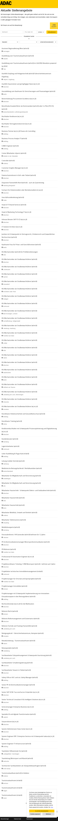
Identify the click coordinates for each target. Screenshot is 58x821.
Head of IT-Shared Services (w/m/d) (14, 205)
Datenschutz (17, 819)
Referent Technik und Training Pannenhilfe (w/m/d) (19, 626)
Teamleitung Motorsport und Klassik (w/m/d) (17, 758)
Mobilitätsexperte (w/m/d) (11, 527)
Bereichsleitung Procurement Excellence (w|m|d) (19, 99)
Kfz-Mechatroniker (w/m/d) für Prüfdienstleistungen (20, 252)
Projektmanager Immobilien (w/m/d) (14, 586)
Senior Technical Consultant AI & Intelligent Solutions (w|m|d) (23, 699)
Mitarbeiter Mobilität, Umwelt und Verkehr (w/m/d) (19, 512)
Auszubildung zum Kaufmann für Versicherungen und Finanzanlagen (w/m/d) (28, 91)
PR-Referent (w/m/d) (9, 549)
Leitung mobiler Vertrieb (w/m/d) (13, 461)
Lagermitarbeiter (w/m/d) (10, 446)
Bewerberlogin (5, 819)
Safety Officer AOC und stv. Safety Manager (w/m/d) (20, 677)
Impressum (29, 819)
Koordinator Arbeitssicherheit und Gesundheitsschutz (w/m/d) (23, 414)
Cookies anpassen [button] (35, 814)
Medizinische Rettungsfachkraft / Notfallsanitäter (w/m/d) (22, 468)
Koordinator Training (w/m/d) (12, 421)
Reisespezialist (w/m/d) (10, 648)
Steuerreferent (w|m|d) (10, 722)
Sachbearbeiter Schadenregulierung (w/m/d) (17, 663)
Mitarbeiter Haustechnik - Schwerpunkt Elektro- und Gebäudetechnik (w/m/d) (29, 490)
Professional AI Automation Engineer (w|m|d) (18, 557)
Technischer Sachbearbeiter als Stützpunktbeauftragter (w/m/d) (24, 766)
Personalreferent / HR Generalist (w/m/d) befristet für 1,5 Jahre (23, 535)
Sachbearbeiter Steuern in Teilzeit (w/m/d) (16, 670)
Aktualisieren (52, 32)
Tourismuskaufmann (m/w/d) (12, 780)
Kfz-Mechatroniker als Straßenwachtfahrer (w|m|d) (20, 406)
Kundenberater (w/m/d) (10, 439)
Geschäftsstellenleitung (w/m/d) (13, 197)
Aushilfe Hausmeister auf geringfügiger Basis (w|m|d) (21, 84)
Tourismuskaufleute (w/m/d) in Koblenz (15, 773)
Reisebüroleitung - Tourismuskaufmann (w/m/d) (18, 641)
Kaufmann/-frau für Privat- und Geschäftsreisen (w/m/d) (21, 245)
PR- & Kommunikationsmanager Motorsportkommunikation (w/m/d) (26, 542)
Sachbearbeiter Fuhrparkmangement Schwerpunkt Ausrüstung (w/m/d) (26, 655)
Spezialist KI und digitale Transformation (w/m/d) (19, 714)
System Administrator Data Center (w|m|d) (17, 729)
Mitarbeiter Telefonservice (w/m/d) (14, 520)
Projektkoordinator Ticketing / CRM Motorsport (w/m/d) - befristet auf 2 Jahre (28, 564)
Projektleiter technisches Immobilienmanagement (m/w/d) (22, 571)
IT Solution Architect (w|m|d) (12, 227)
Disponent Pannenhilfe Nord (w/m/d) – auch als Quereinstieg (23, 183)
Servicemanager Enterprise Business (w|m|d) (18, 707)
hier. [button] (52, 807)
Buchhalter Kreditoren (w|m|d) (13, 116)
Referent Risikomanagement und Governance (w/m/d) (20, 619)
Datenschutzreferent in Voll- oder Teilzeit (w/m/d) (19, 175)
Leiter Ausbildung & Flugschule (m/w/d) (15, 454)
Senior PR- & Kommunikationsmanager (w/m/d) (18, 685)
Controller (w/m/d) (8, 161)
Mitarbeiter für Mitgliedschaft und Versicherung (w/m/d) (21, 476)
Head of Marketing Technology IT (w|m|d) (16, 212)
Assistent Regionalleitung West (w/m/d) (15, 48)
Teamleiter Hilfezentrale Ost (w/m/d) (14, 751)
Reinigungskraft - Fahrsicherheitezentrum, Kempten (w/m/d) (23, 633)
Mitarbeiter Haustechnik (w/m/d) (13, 498)
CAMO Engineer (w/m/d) (10, 146)
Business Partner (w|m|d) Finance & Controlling (18, 131)
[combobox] (41, 32)
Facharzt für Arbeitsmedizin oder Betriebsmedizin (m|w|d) (22, 190)
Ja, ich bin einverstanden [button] (41, 811)
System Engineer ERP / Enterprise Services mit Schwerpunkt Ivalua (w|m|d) (28, 736)
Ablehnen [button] (48, 814)
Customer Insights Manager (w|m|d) (15, 168)
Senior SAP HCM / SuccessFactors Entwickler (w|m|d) (20, 692)
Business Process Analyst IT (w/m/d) (14, 138)
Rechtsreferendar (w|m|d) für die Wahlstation (18, 604)
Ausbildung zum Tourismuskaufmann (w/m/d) (18, 56)
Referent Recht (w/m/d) (10, 611)
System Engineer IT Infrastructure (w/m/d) (16, 744)
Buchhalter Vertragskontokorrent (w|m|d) (16, 124)
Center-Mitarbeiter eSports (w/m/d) (14, 153)
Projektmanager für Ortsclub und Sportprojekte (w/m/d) (21, 579)
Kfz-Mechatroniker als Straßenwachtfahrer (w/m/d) (19, 259)
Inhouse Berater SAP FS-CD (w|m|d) (14, 219)
